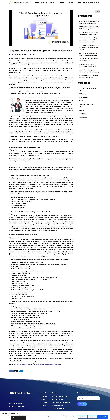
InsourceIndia (15, 341)
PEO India (82, 114)
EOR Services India (57, 399)
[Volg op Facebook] (10, 399)
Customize (82, 417)
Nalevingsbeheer (51, 341)
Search (98, 11)
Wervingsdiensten (57, 405)
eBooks (43, 405)
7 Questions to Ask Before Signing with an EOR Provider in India (88, 60)
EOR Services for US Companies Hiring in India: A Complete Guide (88, 54)
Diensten (52, 3)
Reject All (92, 417)
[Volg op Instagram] (16, 399)
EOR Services (83, 97)
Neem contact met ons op (91, 3)
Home (37, 3)
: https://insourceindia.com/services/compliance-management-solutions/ (39, 364)
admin (14, 54)
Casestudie (61, 3)
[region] (55, 415)
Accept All (103, 417)
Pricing (79, 3)
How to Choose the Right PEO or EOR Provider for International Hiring (89, 71)
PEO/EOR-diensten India (59, 396)
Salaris (81, 110)
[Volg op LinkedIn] (22, 399)
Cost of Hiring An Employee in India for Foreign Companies (88, 28)
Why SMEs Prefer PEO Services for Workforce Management (88, 76)
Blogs (26, 54)
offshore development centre (86, 105)
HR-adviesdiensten (58, 409)
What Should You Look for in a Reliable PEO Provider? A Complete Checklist (89, 47)
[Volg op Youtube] (13, 399)
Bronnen (70, 3)
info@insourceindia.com (16, 406)
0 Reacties (31, 54)
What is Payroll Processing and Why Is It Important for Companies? (89, 22)
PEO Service (83, 117)
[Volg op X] (19, 399)
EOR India (82, 94)
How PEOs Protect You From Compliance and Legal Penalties (88, 65)
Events (81, 101)
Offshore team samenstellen (61, 402)
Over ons (44, 3)
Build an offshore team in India (88, 89)
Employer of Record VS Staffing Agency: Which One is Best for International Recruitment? (88, 40)
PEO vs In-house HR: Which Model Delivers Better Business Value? (88, 33)
